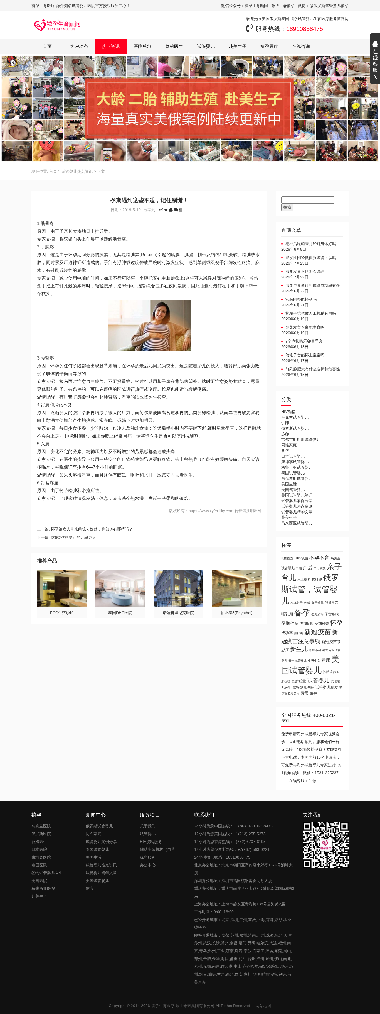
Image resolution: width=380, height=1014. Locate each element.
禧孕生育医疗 (162, 1005)
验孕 (313, 693)
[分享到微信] (176, 210)
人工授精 (304, 579)
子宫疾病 (332, 614)
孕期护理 (307, 624)
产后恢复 (320, 568)
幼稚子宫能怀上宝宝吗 (304, 355)
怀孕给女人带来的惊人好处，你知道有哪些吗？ (92, 529)
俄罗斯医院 (41, 834)
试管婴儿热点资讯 (77, 171)
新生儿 (299, 649)
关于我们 (148, 826)
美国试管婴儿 (293, 489)
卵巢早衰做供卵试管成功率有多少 (310, 285)
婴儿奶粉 (317, 614)
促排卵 (317, 579)
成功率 (287, 633)
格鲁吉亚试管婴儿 (296, 467)
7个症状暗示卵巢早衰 (304, 341)
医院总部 (142, 46)
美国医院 (39, 880)
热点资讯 (111, 46)
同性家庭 (289, 445)
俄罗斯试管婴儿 (295, 428)
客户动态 (79, 46)
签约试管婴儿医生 (47, 873)
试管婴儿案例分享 (296, 501)
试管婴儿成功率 (328, 687)
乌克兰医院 (41, 826)
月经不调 (315, 650)
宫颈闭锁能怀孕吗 (301, 299)
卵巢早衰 (331, 603)
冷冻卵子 (296, 602)
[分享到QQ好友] (171, 210)
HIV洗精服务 (151, 841)
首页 (47, 46)
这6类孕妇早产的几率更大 (73, 537)
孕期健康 (290, 623)
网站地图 (263, 1005)
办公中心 (148, 865)
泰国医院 (39, 865)
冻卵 (285, 434)
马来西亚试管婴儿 (296, 523)
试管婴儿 (206, 46)
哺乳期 (287, 614)
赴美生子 (237, 46)
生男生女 (314, 660)
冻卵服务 (148, 857)
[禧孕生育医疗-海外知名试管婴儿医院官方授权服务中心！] (57, 25)
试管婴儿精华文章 (296, 512)
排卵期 (298, 633)
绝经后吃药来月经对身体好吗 (310, 243)
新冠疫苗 (317, 632)
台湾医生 (39, 841)
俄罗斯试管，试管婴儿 (310, 589)
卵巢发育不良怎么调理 (304, 271)
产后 (307, 567)
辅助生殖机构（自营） (159, 849)
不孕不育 (319, 558)
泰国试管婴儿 (293, 473)
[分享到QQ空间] (166, 210)
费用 (305, 693)
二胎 (299, 568)
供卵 (285, 423)
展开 (375, 60)
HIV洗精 (288, 411)
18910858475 (304, 28)
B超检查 (287, 558)
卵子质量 (318, 602)
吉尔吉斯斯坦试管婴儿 (300, 439)
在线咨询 (301, 46)
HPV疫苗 (301, 558)
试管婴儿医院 (303, 687)
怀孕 (336, 622)
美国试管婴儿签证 (296, 495)
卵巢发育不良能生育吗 (304, 327)
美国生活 (289, 484)
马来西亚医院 (43, 888)
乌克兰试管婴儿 (295, 417)
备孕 (285, 450)
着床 (325, 660)
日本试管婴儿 (293, 456)
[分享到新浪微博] (161, 210)
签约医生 (174, 46)
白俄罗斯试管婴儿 (296, 478)
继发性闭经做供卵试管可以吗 (310, 257)
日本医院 (39, 849)
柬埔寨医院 (41, 857)
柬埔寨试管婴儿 (295, 462)
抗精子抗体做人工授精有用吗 (310, 313)
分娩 (307, 602)
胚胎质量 (299, 681)
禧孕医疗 (269, 46)
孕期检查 (322, 624)
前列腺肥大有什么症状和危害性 (312, 369)
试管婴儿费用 (290, 693)
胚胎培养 (329, 672)
